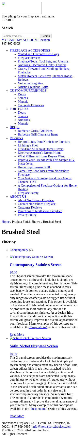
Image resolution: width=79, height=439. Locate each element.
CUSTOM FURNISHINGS (28, 90)
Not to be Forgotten (30, 83)
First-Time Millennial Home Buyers (40, 149)
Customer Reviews (30, 207)
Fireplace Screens (29, 57)
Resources (16, 138)
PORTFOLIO (19, 109)
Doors (22, 94)
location (45, 40)
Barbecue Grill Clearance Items (38, 134)
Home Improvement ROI (34, 167)
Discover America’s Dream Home (39, 152)
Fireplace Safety (28, 193)
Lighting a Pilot (28, 145)
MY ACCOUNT (28, 40)
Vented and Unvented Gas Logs (38, 54)
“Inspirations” (38, 327)
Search (46, 36)
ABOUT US (18, 196)
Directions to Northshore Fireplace (40, 211)
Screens (23, 98)
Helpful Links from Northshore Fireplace (44, 141)
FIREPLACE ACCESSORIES (30, 50)
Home (6, 221)
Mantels (23, 101)
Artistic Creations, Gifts (33, 87)
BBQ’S (14, 127)
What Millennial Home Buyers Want (41, 156)
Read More (17, 334)
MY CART (9, 40)
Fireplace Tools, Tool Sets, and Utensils (43, 61)
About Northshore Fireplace (36, 200)
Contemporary (19, 250)
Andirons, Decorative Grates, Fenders (42, 65)
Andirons (24, 120)
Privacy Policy (27, 214)
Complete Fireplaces (31, 105)
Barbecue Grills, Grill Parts (35, 130)
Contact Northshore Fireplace (37, 204)
